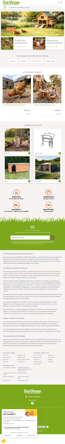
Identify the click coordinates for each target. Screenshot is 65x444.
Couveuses (5, 361)
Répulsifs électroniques (8, 376)
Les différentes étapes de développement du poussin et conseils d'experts (24, 369)
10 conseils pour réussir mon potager (9, 373)
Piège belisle (51, 357)
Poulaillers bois (21, 361)
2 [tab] (33, 34)
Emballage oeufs (21, 357)
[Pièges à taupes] (48, 141)
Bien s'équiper (10, 29)
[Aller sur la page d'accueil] (11, 3)
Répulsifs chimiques (22, 373)
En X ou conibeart (38, 355)
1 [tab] (31, 34)
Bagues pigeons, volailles (23, 359)
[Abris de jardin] (48, 169)
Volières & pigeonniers (23, 380)
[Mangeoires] (17, 141)
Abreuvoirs (5, 355)
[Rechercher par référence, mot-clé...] (9, 7)
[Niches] (17, 169)
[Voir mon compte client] (58, 2)
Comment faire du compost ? (9, 367)
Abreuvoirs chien (21, 355)
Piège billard (36, 359)
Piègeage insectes (38, 361)
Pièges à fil (50, 361)
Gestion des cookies (38, 430)
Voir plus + (6, 246)
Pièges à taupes (37, 364)
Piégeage (50, 359)
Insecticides (50, 355)
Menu (5, 8)
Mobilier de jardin (38, 357)
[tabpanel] (32, 24)
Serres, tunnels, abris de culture (23, 377)
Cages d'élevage (7, 357)
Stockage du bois (7, 380)
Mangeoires (6, 359)
